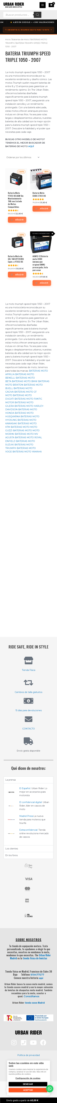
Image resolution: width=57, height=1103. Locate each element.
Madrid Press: (26, 816)
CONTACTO (28, 728)
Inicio (7, 39)
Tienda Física (28, 670)
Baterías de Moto (20, 39)
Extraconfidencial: (28, 830)
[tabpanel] (28, 814)
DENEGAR (28, 1084)
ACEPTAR (28, 1090)
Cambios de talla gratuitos (28, 692)
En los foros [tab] (11, 855)
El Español (24, 788)
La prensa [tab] (10, 779)
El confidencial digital (30, 802)
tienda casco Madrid (35, 1002)
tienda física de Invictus (35, 958)
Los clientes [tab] (11, 848)
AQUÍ (31, 146)
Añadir (19, 220)
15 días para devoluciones (28, 710)
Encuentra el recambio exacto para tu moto (28, 30)
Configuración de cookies (28, 1078)
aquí (41, 978)
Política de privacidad (28, 1055)
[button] (49, 1088)
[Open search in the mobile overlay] (22, 15)
